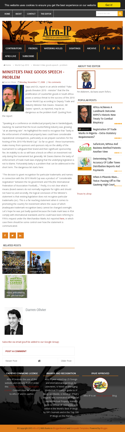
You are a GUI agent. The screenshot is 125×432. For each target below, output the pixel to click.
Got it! (108, 5)
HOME (7, 13)
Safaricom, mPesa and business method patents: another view (107, 147)
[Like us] (104, 48)
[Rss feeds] (118, 48)
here (62, 218)
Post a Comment (16, 351)
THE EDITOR (46, 13)
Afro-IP (36, 428)
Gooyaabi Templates (80, 428)
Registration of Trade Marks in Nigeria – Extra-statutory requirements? (97, 133)
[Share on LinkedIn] (20, 235)
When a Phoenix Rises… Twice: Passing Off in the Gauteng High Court (106, 180)
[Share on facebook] (5, 235)
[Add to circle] (108, 48)
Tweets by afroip (84, 193)
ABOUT (18, 13)
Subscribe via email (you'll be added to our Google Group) (30, 341)
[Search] (120, 13)
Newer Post (11, 360)
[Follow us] (113, 48)
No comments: (54, 82)
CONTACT (31, 13)
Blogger (104, 428)
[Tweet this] (13, 235)
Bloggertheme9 (59, 428)
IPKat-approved (104, 395)
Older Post (66, 360)
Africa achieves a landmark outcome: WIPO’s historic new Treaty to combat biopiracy (104, 114)
